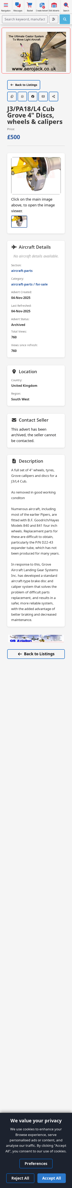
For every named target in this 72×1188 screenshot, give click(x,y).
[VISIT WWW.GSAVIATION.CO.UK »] (36, 638)
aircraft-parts (22, 270)
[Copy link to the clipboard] (12, 96)
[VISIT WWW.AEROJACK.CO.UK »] (36, 52)
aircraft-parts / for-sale (29, 284)
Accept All (51, 1178)
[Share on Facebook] (32, 96)
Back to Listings (26, 85)
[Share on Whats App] (22, 96)
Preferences (36, 1163)
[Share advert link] (53, 96)
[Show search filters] (53, 19)
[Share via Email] (43, 96)
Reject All (20, 1178)
